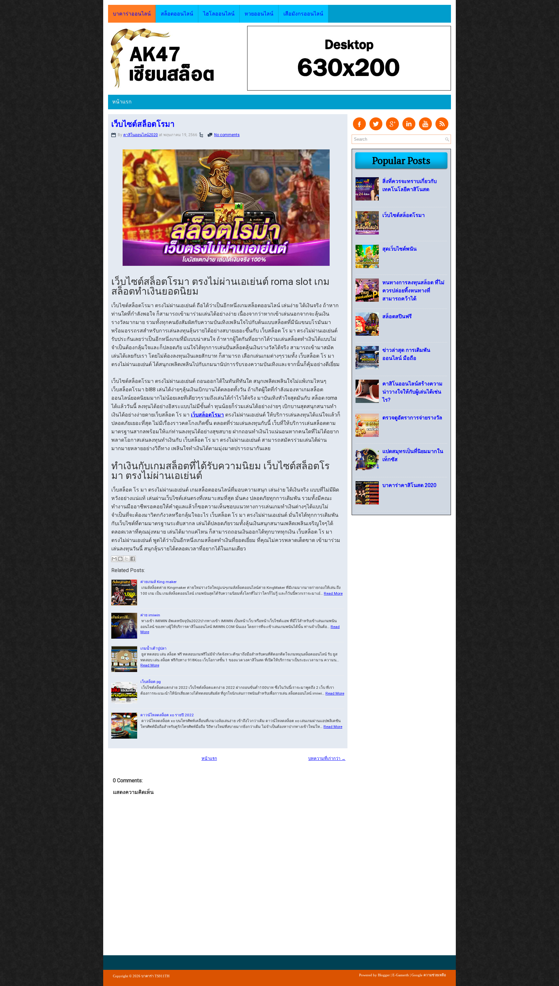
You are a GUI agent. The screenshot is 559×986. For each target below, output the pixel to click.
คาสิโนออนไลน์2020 (140, 135)
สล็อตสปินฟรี (397, 316)
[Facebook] (359, 128)
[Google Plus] (392, 128)
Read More (333, 593)
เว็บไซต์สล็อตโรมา (142, 124)
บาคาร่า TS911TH (155, 976)
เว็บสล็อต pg (150, 681)
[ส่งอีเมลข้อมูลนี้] (114, 559)
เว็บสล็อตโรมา (207, 415)
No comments (227, 135)
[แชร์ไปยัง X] (126, 559)
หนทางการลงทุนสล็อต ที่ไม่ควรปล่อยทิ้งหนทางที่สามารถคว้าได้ (413, 290)
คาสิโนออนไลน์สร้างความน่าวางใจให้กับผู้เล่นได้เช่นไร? (412, 392)
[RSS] (442, 128)
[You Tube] (425, 128)
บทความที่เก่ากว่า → (326, 758)
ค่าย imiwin (150, 615)
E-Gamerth (400, 975)
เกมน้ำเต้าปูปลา (153, 648)
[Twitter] (376, 128)
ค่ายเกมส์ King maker (158, 582)
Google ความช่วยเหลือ (428, 975)
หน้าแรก (122, 101)
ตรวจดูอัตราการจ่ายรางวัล (412, 418)
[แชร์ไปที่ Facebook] (132, 559)
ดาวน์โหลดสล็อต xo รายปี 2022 (167, 715)
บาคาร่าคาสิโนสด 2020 (409, 485)
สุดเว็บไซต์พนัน (399, 249)
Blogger (384, 975)
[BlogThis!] (120, 559)
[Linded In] (409, 128)
